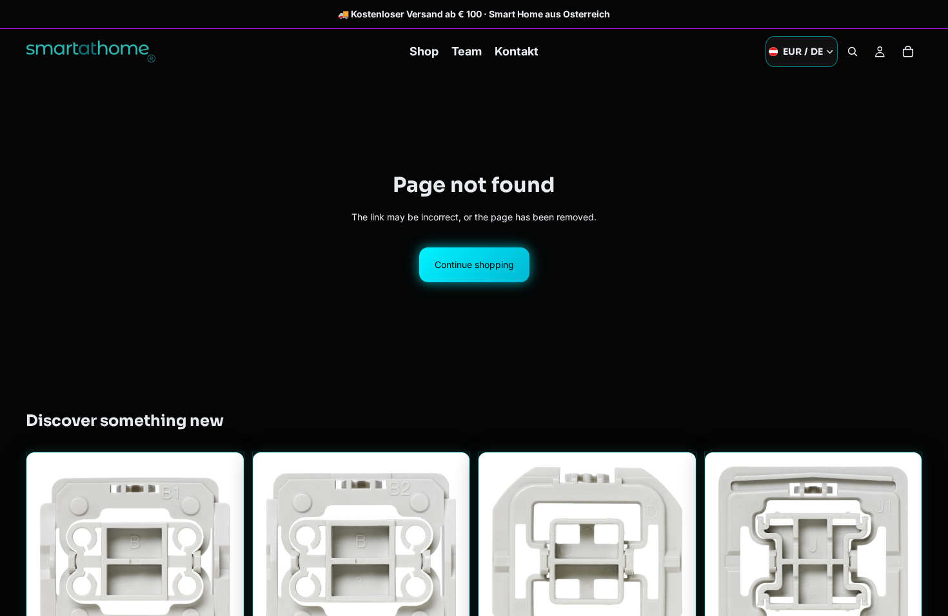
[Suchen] (852, 51)
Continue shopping (474, 264)
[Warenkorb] (908, 51)
